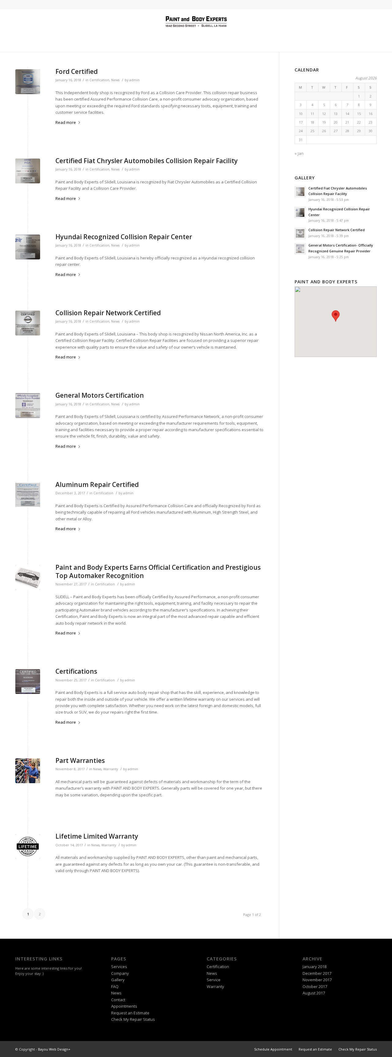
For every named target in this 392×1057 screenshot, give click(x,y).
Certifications (76, 671)
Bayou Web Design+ (54, 1049)
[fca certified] (27, 171)
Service (214, 979)
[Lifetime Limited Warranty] (27, 846)
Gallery (118, 979)
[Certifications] (27, 681)
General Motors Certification (99, 395)
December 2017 (317, 973)
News (115, 80)
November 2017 (317, 979)
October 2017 (315, 986)
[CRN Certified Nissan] (27, 323)
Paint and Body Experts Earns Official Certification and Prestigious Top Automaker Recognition (158, 571)
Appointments (124, 1006)
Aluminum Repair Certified (97, 484)
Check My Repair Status (133, 1019)
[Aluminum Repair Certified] (27, 494)
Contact (118, 999)
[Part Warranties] (27, 770)
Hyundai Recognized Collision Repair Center (123, 236)
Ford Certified (76, 71)
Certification (99, 80)
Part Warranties (80, 760)
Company (120, 973)
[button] (336, 316)
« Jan (299, 153)
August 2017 (314, 993)
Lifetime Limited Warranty (96, 836)
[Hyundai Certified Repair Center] (27, 247)
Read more (65, 122)
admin (134, 80)
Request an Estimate (130, 1013)
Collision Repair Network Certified (108, 312)
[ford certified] (27, 81)
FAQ (115, 986)
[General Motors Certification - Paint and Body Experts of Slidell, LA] (27, 405)
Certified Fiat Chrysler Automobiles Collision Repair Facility (146, 160)
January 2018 (314, 966)
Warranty (110, 769)
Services (119, 966)
